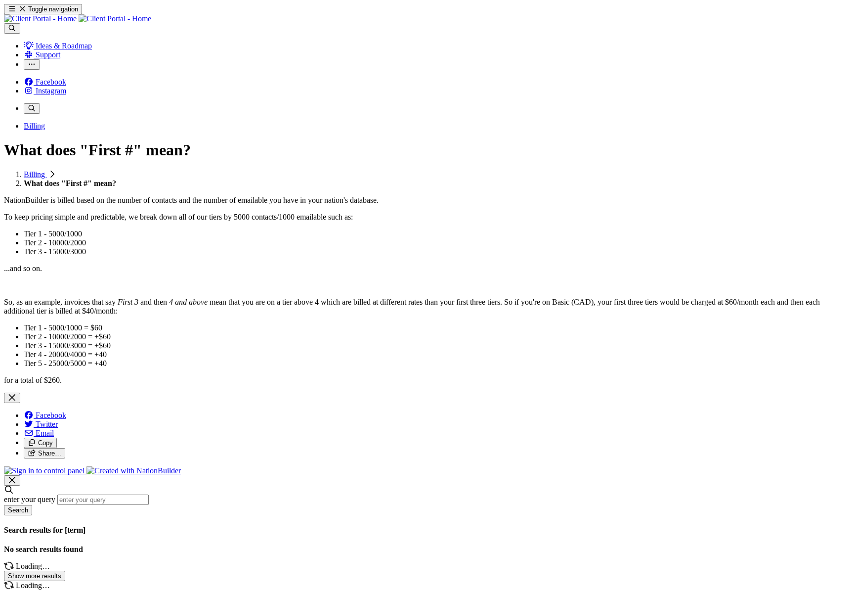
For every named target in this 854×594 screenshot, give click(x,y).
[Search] (12, 28)
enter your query (29, 499)
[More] (32, 64)
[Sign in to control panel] (45, 470)
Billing (35, 174)
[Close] (12, 398)
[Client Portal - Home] (77, 18)
